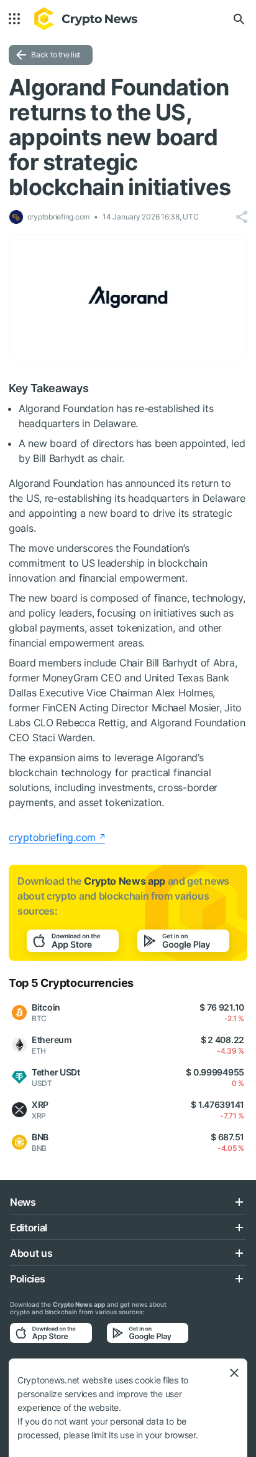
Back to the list (55, 54)
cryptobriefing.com (52, 837)
